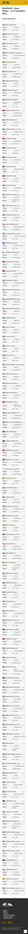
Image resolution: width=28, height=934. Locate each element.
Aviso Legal (9, 927)
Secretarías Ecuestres (15, 929)
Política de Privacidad (16, 927)
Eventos (5, 910)
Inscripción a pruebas (8, 916)
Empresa (5, 912)
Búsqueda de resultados (9, 915)
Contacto (5, 913)
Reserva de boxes (7, 918)
